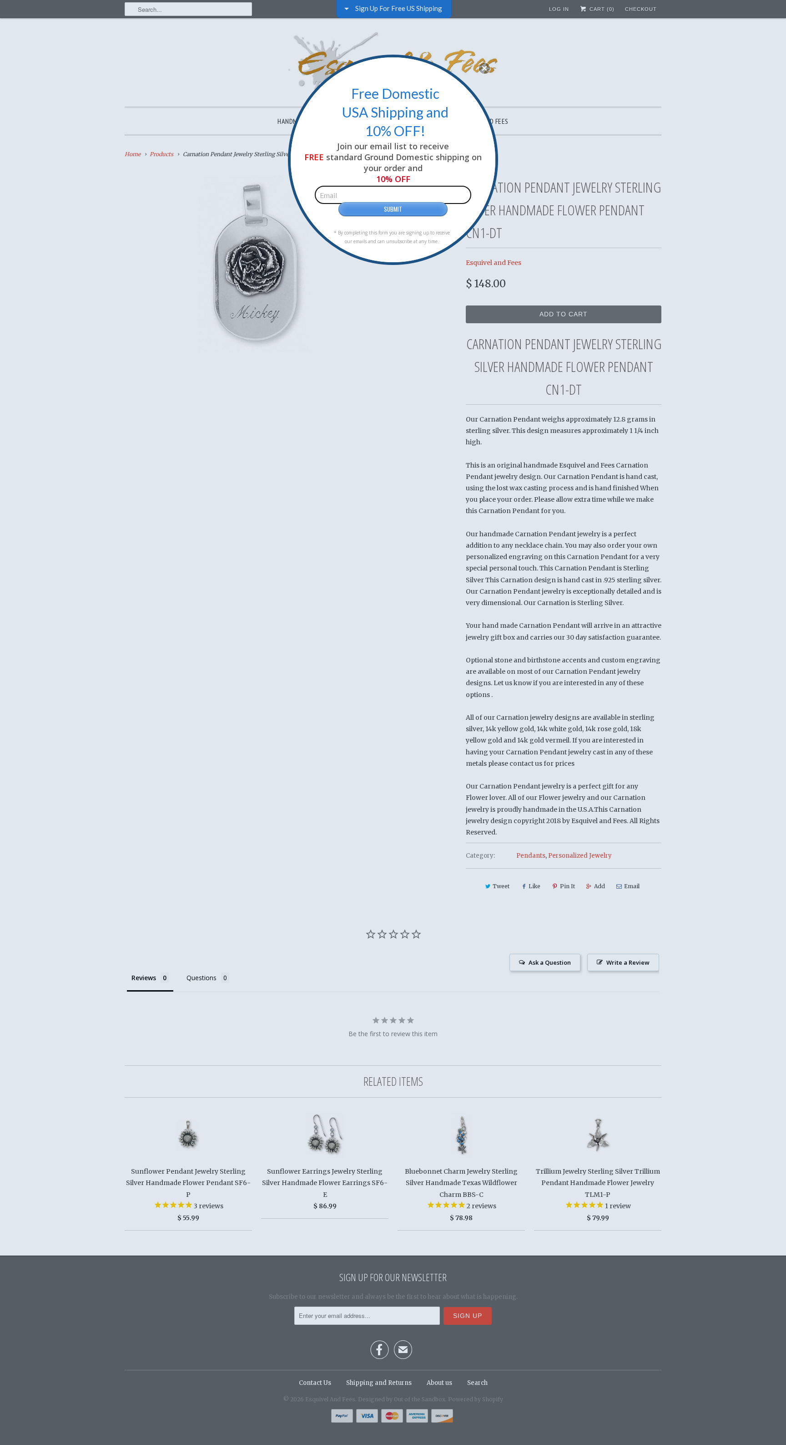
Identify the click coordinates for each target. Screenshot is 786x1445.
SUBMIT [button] (393, 209)
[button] (484, 68)
